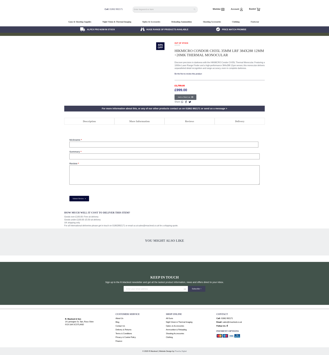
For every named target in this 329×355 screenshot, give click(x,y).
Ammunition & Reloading (176, 330)
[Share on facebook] (186, 102)
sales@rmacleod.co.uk (148, 225)
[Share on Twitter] (190, 102)
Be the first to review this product (188, 74)
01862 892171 (227, 318)
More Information (139, 121)
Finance (119, 341)
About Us (119, 318)
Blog (117, 322)
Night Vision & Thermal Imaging (179, 322)
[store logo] (81, 16)
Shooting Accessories (175, 333)
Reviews (189, 121)
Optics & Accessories (175, 326)
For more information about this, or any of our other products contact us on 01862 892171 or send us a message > (164, 108)
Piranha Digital (181, 351)
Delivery (239, 121)
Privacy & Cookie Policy (126, 337)
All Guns (169, 318)
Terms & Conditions (124, 333)
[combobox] (165, 9)
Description (89, 121)
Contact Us (120, 326)
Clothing (169, 337)
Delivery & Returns (123, 330)
